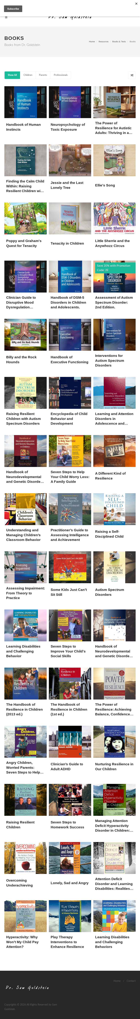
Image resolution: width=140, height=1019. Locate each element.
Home (92, 41)
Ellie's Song (105, 185)
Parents (43, 75)
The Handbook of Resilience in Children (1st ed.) (69, 709)
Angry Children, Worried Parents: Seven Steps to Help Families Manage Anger (23, 772)
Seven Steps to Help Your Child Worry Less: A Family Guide (70, 477)
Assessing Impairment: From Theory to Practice (25, 593)
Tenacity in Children (67, 243)
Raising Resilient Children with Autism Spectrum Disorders (23, 418)
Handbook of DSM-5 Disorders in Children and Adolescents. (68, 302)
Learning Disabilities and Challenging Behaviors (112, 942)
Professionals (61, 75)
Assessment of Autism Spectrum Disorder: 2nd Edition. (114, 302)
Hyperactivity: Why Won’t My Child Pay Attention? (22, 942)
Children (28, 75)
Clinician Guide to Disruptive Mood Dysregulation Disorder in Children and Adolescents (23, 307)
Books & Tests (119, 41)
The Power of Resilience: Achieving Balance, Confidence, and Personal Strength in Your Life (114, 714)
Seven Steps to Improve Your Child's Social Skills (68, 651)
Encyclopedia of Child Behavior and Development (69, 418)
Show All (12, 75)
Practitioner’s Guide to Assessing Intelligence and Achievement (70, 535)
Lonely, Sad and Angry (70, 883)
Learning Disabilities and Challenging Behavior (23, 651)
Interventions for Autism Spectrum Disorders (109, 360)
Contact (131, 981)
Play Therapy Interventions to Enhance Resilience (67, 942)
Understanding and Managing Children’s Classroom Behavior (23, 535)
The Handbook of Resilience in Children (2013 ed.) (24, 709)
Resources (103, 41)
